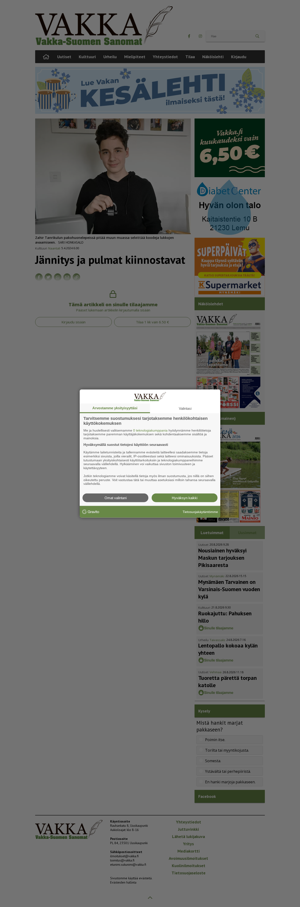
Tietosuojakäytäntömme (200, 511)
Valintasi (185, 408)
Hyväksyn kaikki (184, 498)
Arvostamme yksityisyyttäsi (114, 408)
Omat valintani (116, 498)
